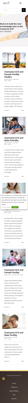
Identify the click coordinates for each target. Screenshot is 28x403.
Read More (6, 110)
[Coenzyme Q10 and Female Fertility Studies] (14, 60)
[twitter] (3, 378)
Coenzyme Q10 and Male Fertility (11, 321)
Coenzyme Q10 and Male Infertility (11, 125)
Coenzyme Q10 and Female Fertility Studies (11, 60)
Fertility (9, 80)
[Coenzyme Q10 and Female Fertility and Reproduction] (14, 191)
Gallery (17, 60)
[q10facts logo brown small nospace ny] (6, 2)
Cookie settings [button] (6, 207)
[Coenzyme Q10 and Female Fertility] (14, 257)
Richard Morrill (9, 79)
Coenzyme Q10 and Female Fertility (11, 257)
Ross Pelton (8, 275)
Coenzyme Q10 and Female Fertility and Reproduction (11, 191)
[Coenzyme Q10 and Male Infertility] (14, 125)
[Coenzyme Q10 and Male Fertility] (14, 321)
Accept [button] (15, 207)
